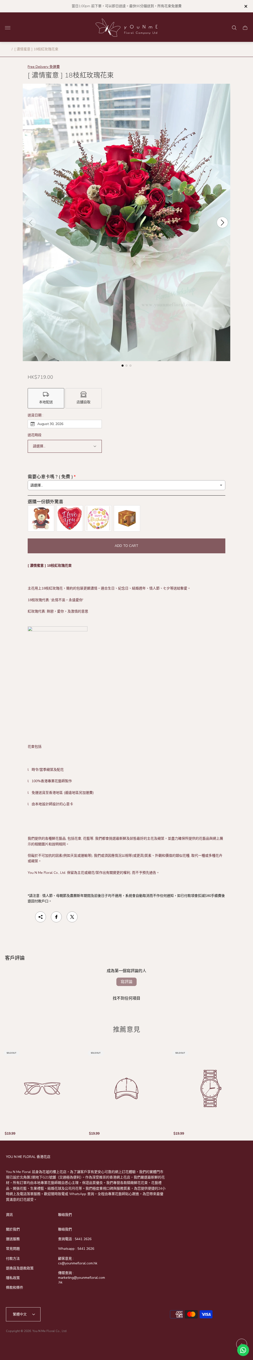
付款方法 (13, 1258)
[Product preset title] (42, 1088)
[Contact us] (243, 1350)
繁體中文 (20, 1314)
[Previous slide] (30, 222)
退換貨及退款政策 (20, 1268)
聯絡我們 (65, 1229)
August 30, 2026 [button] (50, 424)
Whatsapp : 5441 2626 (76, 1248)
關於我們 (13, 1229)
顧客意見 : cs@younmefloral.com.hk (77, 1261)
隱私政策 (13, 1278)
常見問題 (13, 1248)
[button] (123, 366)
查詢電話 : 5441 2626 (74, 1239)
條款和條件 (14, 1287)
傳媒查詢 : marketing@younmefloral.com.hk (81, 1278)
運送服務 (13, 1239)
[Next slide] (222, 222)
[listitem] (46, 398)
